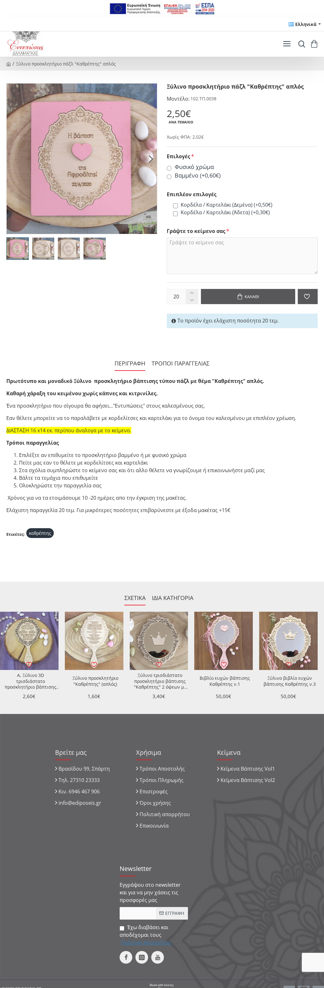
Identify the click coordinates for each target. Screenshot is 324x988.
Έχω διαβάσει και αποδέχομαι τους (145, 935)
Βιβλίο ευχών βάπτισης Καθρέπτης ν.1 (225, 681)
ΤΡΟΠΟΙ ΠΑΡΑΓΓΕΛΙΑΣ (180, 363)
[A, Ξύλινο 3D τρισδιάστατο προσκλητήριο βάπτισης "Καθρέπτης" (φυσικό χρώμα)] (29, 641)
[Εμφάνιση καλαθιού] (315, 44)
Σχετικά (135, 598)
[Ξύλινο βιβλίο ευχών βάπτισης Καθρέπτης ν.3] (288, 641)
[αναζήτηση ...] (300, 44)
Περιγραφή (130, 363)
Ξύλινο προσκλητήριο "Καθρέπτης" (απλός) (95, 681)
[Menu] (287, 44)
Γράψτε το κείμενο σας (196, 231)
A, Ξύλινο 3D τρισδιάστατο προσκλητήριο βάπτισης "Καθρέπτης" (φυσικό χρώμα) (30, 681)
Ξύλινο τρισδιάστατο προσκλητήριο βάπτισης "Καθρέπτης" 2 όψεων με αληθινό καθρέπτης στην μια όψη (160, 681)
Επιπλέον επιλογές (191, 194)
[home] (8, 63)
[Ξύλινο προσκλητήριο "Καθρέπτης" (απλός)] (94, 641)
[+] (192, 293)
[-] (192, 300)
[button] (12, 158)
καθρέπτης (40, 533)
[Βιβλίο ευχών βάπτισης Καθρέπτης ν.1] (223, 641)
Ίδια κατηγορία (172, 598)
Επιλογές (178, 156)
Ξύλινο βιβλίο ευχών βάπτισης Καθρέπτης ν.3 (290, 681)
